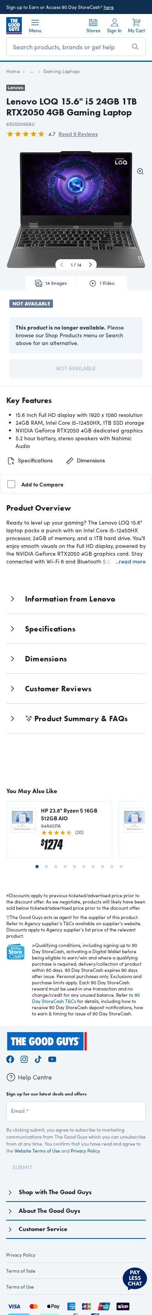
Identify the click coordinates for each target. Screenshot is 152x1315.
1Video (107, 283)
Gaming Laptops (61, 71)
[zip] (123, 1305)
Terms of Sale (20, 1271)
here (109, 7)
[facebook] (10, 1058)
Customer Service (43, 1229)
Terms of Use (20, 1287)
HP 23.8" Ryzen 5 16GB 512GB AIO (69, 814)
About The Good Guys (49, 1210)
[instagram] (24, 1058)
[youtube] (52, 1058)
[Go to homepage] (14, 25)
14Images (56, 283)
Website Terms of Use (37, 1151)
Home (13, 71)
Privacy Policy (85, 1151)
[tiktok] (38, 1058)
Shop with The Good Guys (55, 1192)
